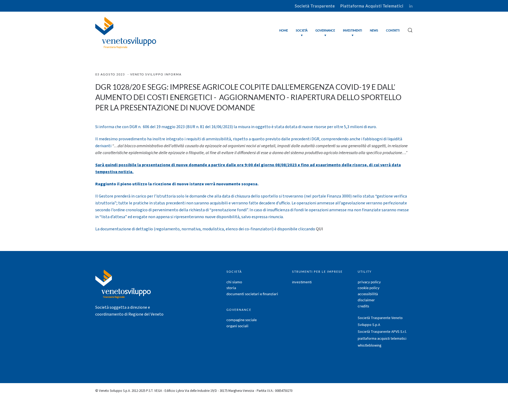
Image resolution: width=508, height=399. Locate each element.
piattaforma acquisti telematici (382, 338)
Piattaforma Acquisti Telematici (371, 5)
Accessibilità (368, 294)
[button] (301, 32)
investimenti (302, 282)
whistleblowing (370, 345)
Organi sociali (237, 326)
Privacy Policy (369, 282)
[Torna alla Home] (125, 32)
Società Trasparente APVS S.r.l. (382, 331)
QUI (319, 229)
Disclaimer (366, 300)
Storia (231, 287)
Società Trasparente (315, 5)
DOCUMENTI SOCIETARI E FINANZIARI (252, 294)
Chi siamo (234, 282)
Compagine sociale (241, 319)
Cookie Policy (368, 287)
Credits (363, 306)
